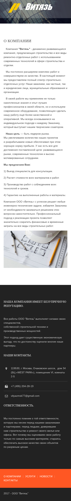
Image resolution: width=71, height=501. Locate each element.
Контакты (10, 480)
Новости (46, 476)
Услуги (30, 476)
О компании (12, 476)
